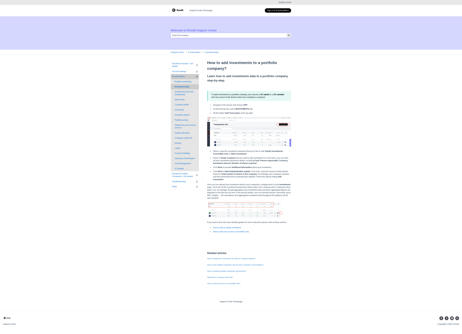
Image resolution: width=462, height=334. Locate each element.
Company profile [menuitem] (182, 105)
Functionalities (194, 52)
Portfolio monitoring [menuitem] (183, 82)
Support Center (177, 52)
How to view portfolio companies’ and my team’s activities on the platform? (235, 265)
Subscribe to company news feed (219, 277)
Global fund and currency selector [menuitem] (185, 126)
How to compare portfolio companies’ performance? (227, 271)
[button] (197, 63)
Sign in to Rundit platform (278, 10)
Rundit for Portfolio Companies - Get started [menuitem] (182, 175)
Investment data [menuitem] (182, 87)
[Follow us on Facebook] (441, 318)
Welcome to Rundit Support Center (194, 30)
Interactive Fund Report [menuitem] (185, 158)
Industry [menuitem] (178, 143)
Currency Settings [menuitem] (182, 153)
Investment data (211, 52)
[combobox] (229, 35)
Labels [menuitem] (177, 148)
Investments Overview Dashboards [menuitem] (184, 93)
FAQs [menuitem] (174, 187)
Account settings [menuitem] (179, 71)
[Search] (289, 35)
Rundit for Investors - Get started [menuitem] (182, 65)
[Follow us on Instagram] (457, 318)
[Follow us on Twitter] (447, 318)
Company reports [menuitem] (182, 115)
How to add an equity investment (227, 228)
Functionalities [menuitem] (178, 76)
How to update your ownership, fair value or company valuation (231, 259)
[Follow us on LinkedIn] (452, 318)
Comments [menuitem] (179, 110)
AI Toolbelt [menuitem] (179, 169)
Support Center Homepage (200, 10)
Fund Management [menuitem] (183, 163)
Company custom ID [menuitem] (183, 138)
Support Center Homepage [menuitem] (231, 302)
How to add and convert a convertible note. (231, 232)
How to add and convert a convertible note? (223, 283)
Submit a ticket (285, 2)
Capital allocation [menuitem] (182, 133)
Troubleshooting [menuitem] (179, 181)
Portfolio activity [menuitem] (181, 120)
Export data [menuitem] (179, 100)
